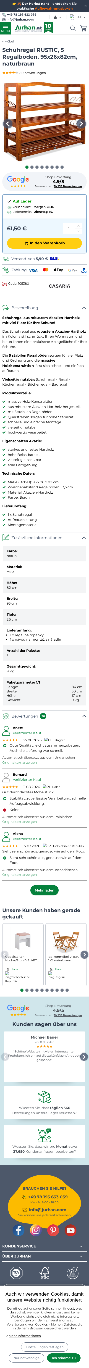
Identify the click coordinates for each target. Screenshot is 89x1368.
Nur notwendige (26, 1358)
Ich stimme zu (64, 1358)
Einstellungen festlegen (44, 1347)
